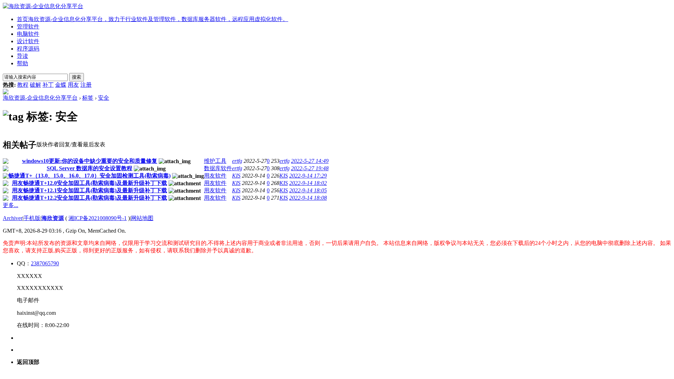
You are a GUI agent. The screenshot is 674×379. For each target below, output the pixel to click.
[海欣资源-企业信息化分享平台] (43, 6)
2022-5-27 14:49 (310, 161)
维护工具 (215, 161)
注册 (86, 85)
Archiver (12, 218)
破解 (35, 85)
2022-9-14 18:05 (308, 190)
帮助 (22, 63)
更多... (10, 205)
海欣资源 (52, 218)
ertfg (237, 161)
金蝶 (60, 85)
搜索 (76, 77)
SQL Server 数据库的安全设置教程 (89, 168)
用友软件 (215, 176)
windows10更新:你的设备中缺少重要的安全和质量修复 (89, 161)
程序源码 (28, 49)
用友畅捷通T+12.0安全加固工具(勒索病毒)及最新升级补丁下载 (89, 183)
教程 (22, 85)
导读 (22, 56)
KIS (236, 176)
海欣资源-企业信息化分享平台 (40, 98)
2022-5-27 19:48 (310, 168)
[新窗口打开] (5, 162)
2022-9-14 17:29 (308, 176)
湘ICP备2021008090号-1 (97, 218)
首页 (152, 19)
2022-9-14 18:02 (308, 183)
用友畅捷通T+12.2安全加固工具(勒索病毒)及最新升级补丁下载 (89, 198)
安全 (103, 98)
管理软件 (28, 26)
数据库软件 (218, 168)
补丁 (48, 85)
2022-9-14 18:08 (308, 198)
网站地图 (142, 218)
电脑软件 (28, 34)
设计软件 (28, 41)
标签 (87, 98)
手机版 (32, 218)
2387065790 (45, 263)
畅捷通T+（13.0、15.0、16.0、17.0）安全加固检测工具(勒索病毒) (89, 176)
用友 (73, 85)
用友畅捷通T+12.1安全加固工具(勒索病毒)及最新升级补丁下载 (89, 190)
